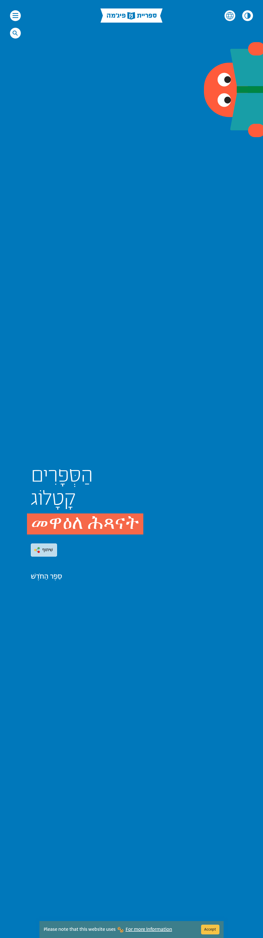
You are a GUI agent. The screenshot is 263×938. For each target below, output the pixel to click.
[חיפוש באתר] (15, 33)
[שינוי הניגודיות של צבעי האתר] (247, 15)
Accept (210, 929)
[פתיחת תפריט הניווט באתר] (15, 15)
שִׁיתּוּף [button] (47, 550)
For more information (149, 929)
